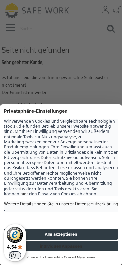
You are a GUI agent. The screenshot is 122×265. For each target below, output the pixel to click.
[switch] (15, 255)
